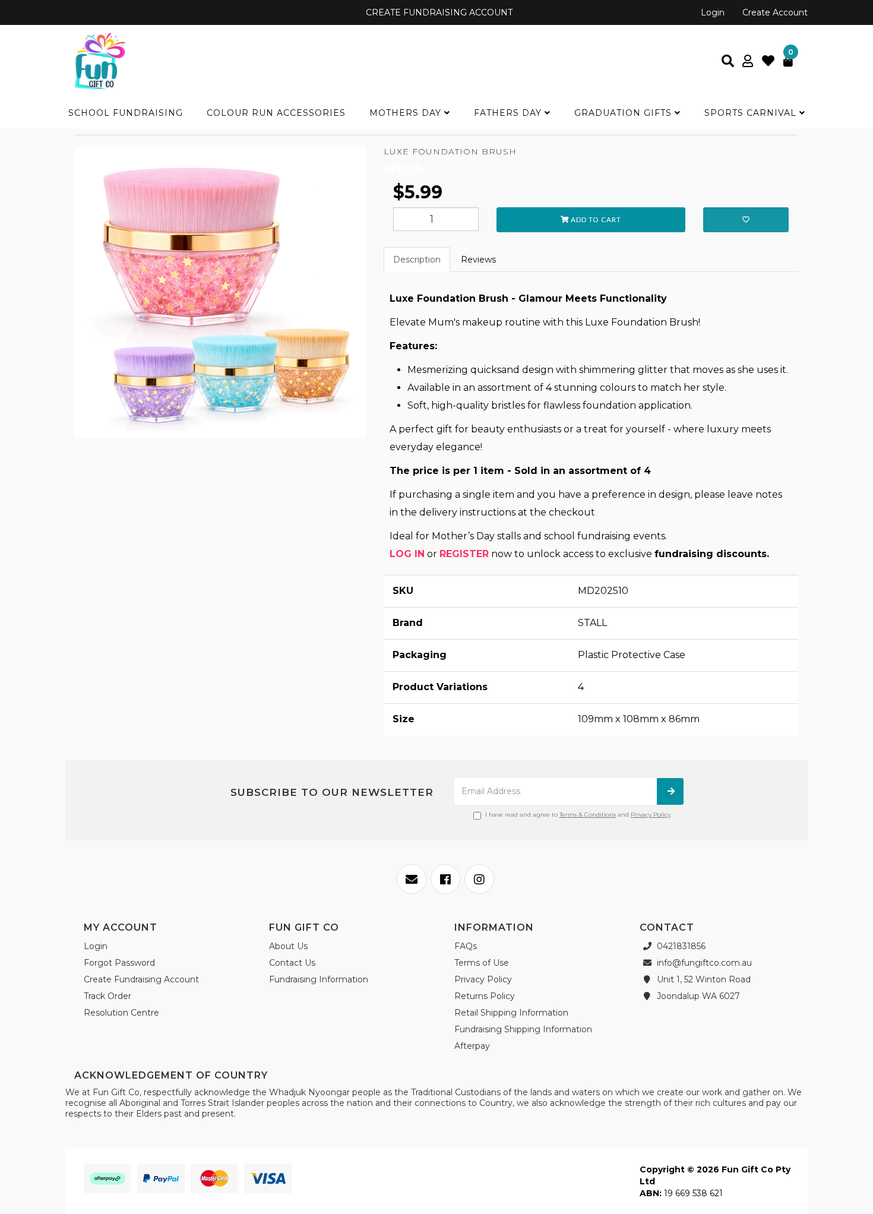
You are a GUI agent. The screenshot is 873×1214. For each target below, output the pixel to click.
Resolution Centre (121, 1012)
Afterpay (472, 1046)
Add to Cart (595, 219)
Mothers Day (406, 113)
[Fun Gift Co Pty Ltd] (100, 60)
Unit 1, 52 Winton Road (702, 979)
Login (713, 12)
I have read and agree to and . (578, 814)
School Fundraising (125, 113)
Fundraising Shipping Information (523, 1029)
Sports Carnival (751, 113)
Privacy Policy (650, 814)
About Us (288, 946)
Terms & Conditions (587, 814)
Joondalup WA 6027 (697, 996)
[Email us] (411, 879)
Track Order (107, 996)
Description (417, 259)
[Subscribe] (670, 791)
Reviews (478, 259)
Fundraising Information (318, 979)
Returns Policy (484, 996)
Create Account (775, 12)
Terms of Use (481, 962)
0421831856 (680, 946)
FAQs (465, 946)
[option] (220, 295)
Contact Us (292, 962)
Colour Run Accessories (276, 113)
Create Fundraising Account (141, 979)
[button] (746, 219)
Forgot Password (119, 962)
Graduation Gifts (624, 113)
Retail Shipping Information (511, 1012)
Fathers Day (509, 113)
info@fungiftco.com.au (703, 962)
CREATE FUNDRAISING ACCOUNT (438, 12)
